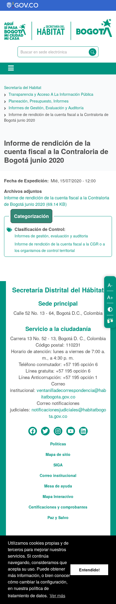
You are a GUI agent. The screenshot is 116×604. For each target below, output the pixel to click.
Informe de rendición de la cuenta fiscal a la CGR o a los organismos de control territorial (60, 247)
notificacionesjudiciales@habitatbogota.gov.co (69, 412)
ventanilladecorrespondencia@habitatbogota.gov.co (71, 393)
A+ (110, 296)
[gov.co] (23, 5)
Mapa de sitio (58, 454)
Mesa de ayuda (58, 486)
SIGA (58, 464)
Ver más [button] (57, 595)
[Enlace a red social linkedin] (83, 431)
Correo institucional (58, 475)
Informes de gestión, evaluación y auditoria (51, 235)
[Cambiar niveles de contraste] (110, 309)
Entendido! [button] (89, 569)
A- (110, 284)
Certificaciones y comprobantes (58, 507)
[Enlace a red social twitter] (45, 431)
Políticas (58, 443)
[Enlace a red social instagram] (58, 431)
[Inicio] (58, 28)
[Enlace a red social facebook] (32, 431)
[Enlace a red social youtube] (70, 431)
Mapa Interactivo (58, 496)
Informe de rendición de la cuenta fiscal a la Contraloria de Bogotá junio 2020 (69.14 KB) (56, 200)
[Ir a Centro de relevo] (110, 319)
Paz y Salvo (58, 517)
